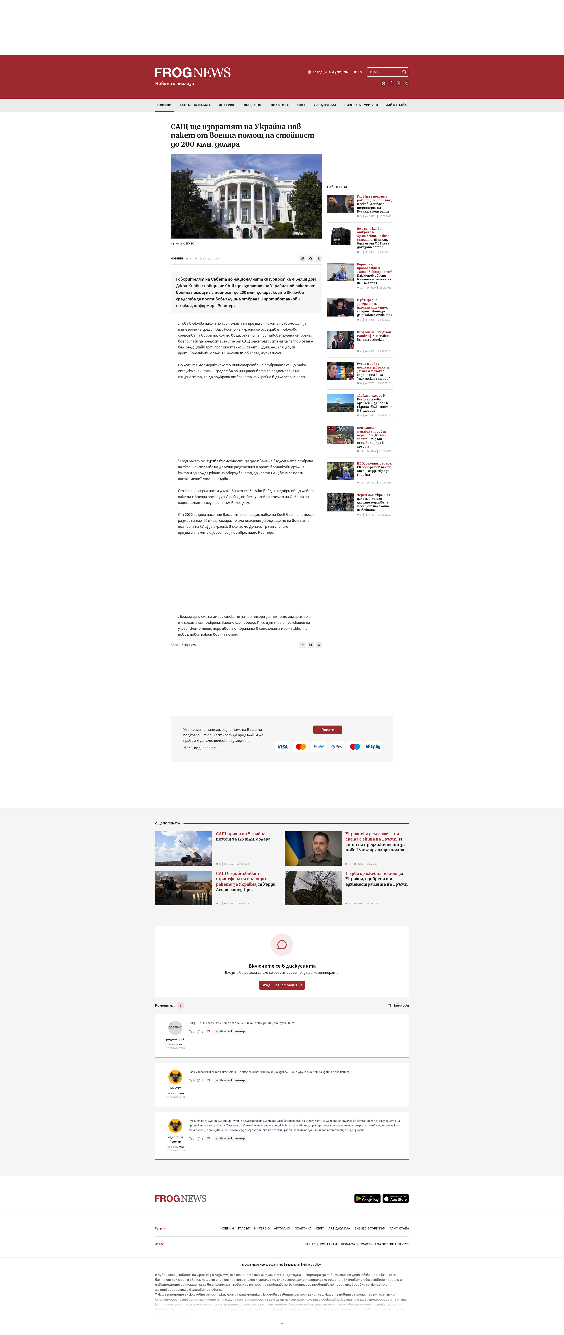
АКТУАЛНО (282, 1228)
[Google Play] (367, 1198)
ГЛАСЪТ (244, 1228)
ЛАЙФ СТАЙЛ (399, 1228)
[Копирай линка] (302, 259)
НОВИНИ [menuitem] (164, 105)
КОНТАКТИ (328, 1244)
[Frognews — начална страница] (180, 1198)
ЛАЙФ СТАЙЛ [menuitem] (396, 105)
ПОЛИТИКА (303, 1228)
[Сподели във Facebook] (311, 259)
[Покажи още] (282, 1323)
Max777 (175, 1088)
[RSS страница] (406, 83)
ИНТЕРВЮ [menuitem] (227, 105)
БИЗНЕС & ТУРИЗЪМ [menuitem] (361, 105)
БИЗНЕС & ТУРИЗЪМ (369, 1228)
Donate (327, 730)
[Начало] (383, 83)
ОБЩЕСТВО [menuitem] (253, 105)
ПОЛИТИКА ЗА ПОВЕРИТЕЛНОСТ (384, 1244)
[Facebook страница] (391, 83)
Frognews (189, 645)
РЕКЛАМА (348, 1244)
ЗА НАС (310, 1244)
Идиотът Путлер (175, 1139)
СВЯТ (320, 1228)
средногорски (175, 1039)
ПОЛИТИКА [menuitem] (280, 105)
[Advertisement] (282, 27)
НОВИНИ (177, 259)
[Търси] (404, 72)
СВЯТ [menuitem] (301, 105)
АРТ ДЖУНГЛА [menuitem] (325, 105)
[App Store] (395, 1198)
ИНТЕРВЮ (262, 1228)
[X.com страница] (398, 83)
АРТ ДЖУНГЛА (339, 1228)
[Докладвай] (208, 1031)
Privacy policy (311, 1265)
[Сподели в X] (319, 259)
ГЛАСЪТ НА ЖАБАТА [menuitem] (195, 105)
